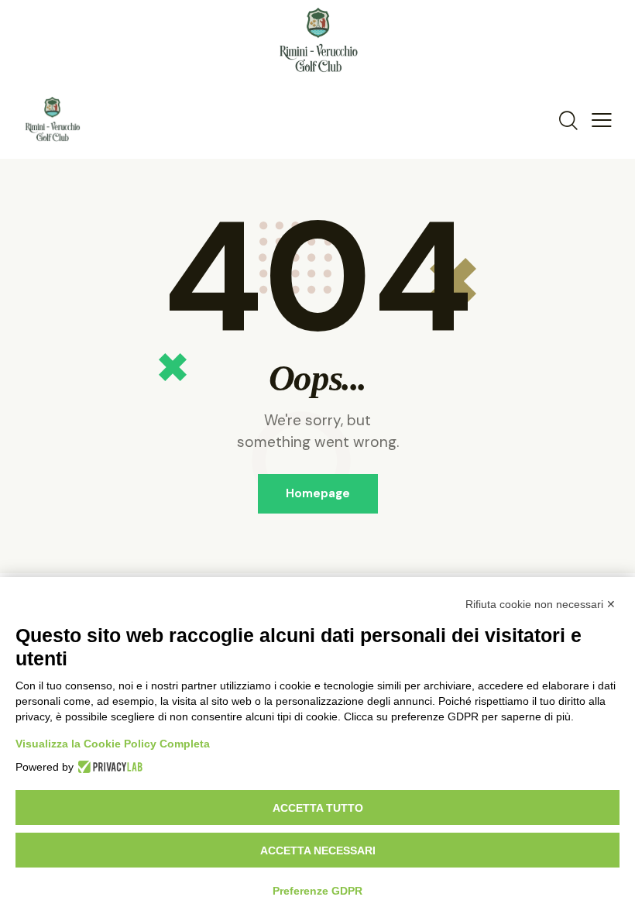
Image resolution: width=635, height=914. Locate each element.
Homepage (318, 493)
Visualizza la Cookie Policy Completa (112, 743)
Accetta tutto (318, 808)
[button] (602, 119)
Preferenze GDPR (317, 891)
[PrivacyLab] (108, 767)
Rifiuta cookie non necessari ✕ (540, 604)
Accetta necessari (318, 850)
